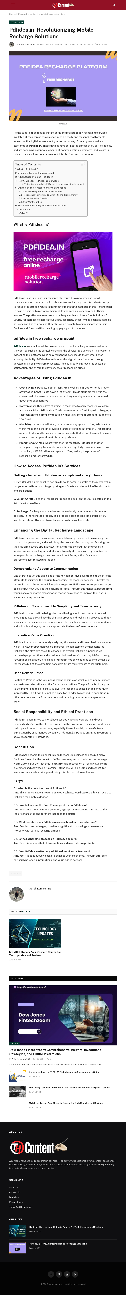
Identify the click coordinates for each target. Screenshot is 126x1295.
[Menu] (13, 5)
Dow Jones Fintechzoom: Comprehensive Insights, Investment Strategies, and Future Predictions (55, 1052)
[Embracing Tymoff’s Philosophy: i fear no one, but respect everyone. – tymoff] (17, 1091)
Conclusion (23, 209)
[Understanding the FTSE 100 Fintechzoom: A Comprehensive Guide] (17, 1076)
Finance (14, 1044)
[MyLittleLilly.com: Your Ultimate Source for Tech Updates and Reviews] (35, 933)
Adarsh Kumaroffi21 (27, 44)
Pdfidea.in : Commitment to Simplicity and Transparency (50, 195)
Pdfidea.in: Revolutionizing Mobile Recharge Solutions (58, 1244)
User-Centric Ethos (32, 202)
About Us (13, 1187)
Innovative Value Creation (35, 198)
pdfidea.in (16, 873)
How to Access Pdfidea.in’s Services (38, 181)
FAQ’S (25, 213)
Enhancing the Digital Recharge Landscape (42, 187)
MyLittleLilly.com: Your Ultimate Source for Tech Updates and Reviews (35, 954)
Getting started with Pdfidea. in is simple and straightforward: (55, 184)
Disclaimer (14, 1197)
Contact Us (15, 1192)
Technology (16, 22)
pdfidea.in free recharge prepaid (36, 173)
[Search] (113, 5)
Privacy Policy (16, 1202)
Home (12, 14)
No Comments (86, 44)
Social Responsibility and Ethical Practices (42, 205)
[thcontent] (63, 5)
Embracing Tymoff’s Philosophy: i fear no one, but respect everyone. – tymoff (69, 1087)
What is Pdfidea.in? (27, 169)
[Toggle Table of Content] (80, 164)
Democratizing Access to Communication (42, 191)
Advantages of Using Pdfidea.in (35, 177)
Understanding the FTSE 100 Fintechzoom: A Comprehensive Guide (64, 1072)
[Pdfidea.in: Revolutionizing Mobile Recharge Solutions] (63, 86)
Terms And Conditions (20, 1207)
